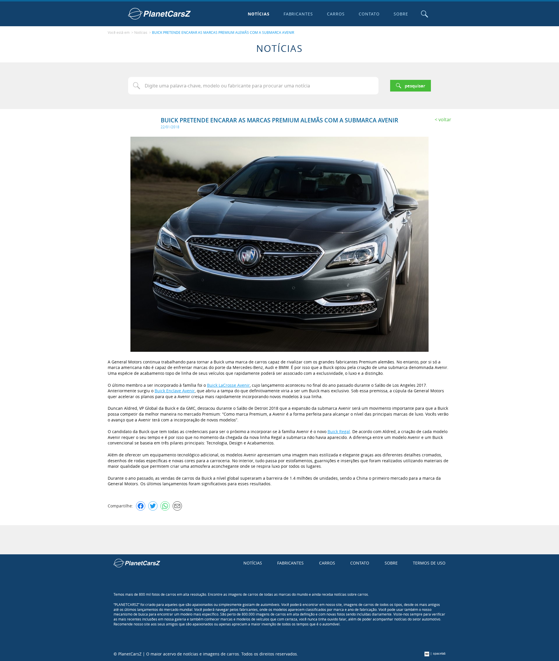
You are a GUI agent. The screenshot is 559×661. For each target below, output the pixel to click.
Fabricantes (298, 14)
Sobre (401, 14)
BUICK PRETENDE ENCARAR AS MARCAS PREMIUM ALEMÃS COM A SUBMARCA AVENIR (223, 32)
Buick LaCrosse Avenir (228, 385)
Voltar (444, 119)
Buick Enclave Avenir (175, 390)
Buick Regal (339, 431)
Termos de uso (429, 563)
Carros (336, 14)
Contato (369, 14)
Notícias (259, 14)
